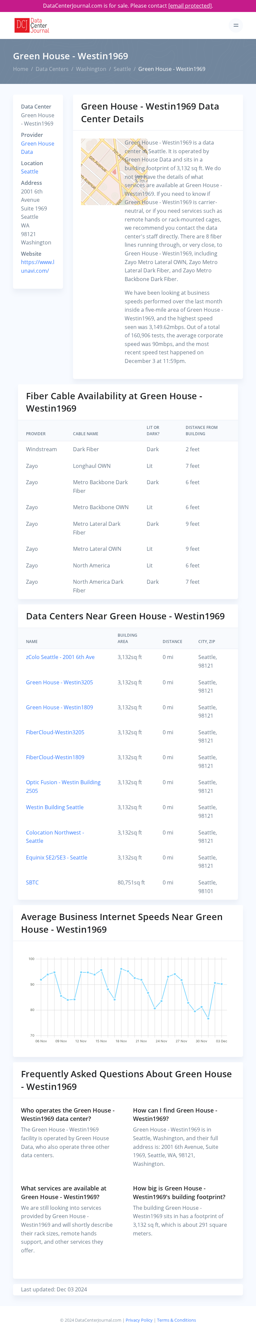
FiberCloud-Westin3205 (55, 732)
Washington (91, 69)
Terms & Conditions (176, 1320)
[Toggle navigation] (236, 25)
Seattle (122, 69)
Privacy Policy (139, 1320)
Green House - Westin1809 (59, 707)
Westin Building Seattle (55, 807)
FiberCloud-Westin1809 (55, 757)
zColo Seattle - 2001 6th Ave (60, 657)
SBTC (32, 882)
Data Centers (52, 69)
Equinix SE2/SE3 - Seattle (56, 857)
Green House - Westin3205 (59, 682)
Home (20, 69)
